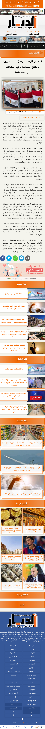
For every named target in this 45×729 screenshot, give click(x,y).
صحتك (13, 675)
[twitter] (34, 2)
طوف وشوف (31, 701)
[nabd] (22, 2)
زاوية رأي (31, 668)
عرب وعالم (31, 660)
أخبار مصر (37, 46)
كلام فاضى (13, 690)
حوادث (24, 46)
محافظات (31, 679)
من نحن (13, 704)
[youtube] (30, 2)
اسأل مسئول (31, 704)
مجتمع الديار (32, 693)
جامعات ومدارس (13, 682)
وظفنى (31, 697)
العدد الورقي (13, 668)
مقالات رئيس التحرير (13, 653)
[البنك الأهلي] (22, 12)
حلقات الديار (13, 657)
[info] (11, 2)
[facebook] (38, 2)
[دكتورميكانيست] (22, 39)
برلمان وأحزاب (31, 675)
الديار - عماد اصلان (30, 118)
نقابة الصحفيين (13, 701)
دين (13, 679)
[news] (26, 2)
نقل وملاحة (13, 697)
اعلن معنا (32, 708)
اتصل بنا (31, 712)
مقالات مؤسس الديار (13, 686)
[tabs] (7, 2)
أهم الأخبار (22, 421)
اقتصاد (31, 657)
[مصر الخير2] (22, 271)
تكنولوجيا (32, 664)
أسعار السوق (13, 693)
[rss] (18, 2)
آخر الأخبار (22, 359)
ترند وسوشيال (31, 686)
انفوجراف (32, 690)
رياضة (30, 46)
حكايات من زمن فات (13, 671)
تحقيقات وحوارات (13, 660)
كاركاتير (31, 682)
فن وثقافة (17, 46)
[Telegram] (21, 258)
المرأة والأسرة (13, 664)
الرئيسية (31, 646)
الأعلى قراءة (22, 504)
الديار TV (31, 671)
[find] (14, 2)
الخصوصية (13, 708)
